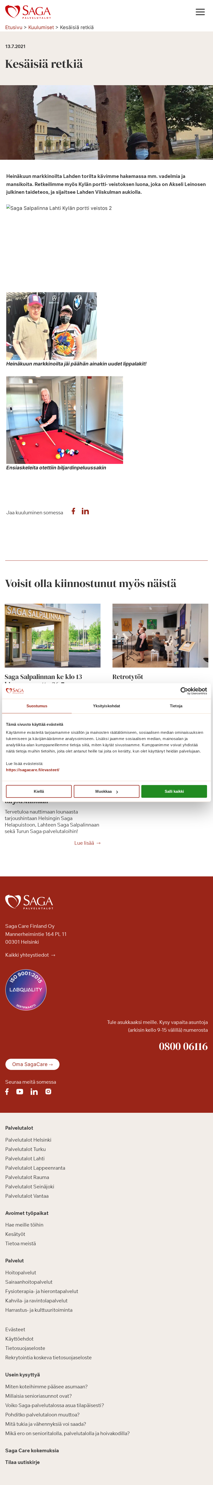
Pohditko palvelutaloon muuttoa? (42, 1414)
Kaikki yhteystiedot (27, 955)
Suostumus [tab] (37, 706)
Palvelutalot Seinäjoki (29, 1186)
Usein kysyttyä (22, 1374)
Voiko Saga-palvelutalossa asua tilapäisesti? (54, 1405)
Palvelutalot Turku (25, 1149)
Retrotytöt (127, 677)
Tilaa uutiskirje (22, 1462)
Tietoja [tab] (176, 706)
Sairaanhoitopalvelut (28, 1282)
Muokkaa (103, 791)
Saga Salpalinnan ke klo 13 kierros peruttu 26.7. (43, 680)
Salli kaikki (174, 791)
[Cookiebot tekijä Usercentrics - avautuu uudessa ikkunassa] (184, 691)
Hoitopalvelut (20, 1272)
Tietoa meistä (20, 1243)
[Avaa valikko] (200, 12)
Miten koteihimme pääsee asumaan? (46, 1386)
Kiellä (39, 791)
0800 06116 (183, 1046)
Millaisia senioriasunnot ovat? (38, 1396)
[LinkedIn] (85, 512)
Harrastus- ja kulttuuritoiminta (38, 1310)
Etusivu (13, 27)
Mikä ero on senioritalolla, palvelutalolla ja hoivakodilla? (67, 1433)
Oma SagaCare (30, 1064)
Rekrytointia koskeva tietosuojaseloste (48, 1357)
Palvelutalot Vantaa (27, 1196)
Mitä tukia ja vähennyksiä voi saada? (45, 1424)
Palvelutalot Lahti (25, 1158)
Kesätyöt (15, 1234)
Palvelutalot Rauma (27, 1177)
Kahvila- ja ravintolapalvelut (36, 1300)
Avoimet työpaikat (27, 1213)
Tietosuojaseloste (25, 1348)
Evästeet (15, 1329)
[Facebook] (73, 512)
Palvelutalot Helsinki (28, 1140)
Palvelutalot (19, 1128)
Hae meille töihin (24, 1225)
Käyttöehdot (19, 1339)
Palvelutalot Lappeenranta (35, 1168)
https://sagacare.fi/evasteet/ (32, 770)
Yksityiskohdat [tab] (106, 706)
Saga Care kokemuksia (32, 1450)
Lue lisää (84, 843)
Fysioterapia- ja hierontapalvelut (41, 1291)
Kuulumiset (41, 27)
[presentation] (53, 636)
